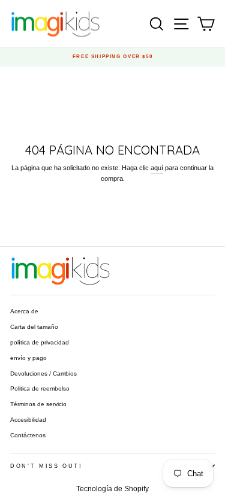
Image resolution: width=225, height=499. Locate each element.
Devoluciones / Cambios (43, 373)
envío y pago (28, 358)
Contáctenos (28, 435)
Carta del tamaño (34, 326)
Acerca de (24, 311)
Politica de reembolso (40, 388)
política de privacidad (39, 342)
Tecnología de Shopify (112, 489)
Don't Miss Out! (46, 466)
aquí (157, 167)
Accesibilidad (28, 419)
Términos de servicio (38, 404)
